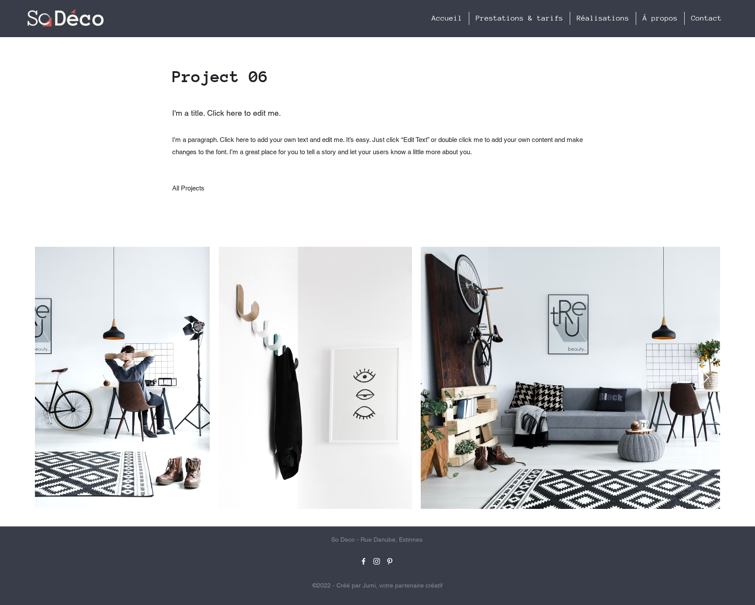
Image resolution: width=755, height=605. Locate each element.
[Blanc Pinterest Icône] (389, 561)
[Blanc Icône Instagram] (376, 561)
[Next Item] (705, 378)
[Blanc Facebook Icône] (363, 561)
